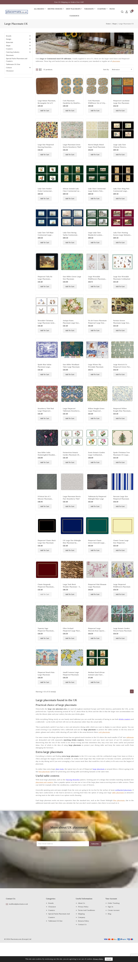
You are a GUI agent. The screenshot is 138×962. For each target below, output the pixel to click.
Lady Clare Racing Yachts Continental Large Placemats (70, 235)
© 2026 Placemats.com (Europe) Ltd (17, 939)
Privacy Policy (83, 907)
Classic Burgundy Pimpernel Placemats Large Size (46, 586)
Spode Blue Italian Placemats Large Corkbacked (44, 367)
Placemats (10, 55)
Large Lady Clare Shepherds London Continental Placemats (96, 235)
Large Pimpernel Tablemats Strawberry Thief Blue (71, 411)
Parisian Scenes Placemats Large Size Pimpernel (121, 323)
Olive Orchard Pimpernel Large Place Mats (71, 630)
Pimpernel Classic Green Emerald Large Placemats (96, 542)
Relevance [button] (122, 69)
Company (81, 917)
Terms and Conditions (86, 910)
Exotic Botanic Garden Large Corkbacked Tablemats (96, 455)
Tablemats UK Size (13, 64)
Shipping (81, 914)
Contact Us (82, 924)
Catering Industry (12, 52)
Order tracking (113, 903)
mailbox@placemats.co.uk (18, 904)
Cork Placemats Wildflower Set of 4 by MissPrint (96, 103)
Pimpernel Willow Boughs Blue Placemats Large (121, 411)
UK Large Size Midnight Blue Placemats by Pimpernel (72, 542)
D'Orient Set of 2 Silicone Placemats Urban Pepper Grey (45, 498)
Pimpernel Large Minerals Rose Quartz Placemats (96, 630)
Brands (8, 36)
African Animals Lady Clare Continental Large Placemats (72, 191)
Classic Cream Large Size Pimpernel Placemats (121, 542)
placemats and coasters (44, 782)
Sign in (110, 907)
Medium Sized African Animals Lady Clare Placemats (96, 674)
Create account (113, 910)
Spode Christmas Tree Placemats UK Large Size (121, 455)
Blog (109, 914)
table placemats (118, 793)
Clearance (10, 71)
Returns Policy (83, 921)
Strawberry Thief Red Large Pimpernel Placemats (46, 411)
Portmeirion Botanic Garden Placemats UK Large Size (71, 455)
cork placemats (104, 732)
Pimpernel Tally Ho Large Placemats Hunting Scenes (45, 279)
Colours (9, 68)
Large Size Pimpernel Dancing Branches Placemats (46, 147)
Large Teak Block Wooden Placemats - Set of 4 (72, 586)
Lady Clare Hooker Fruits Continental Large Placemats (45, 191)
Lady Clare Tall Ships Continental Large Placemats (45, 235)
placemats (116, 61)
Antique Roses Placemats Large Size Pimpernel (71, 323)
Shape (8, 46)
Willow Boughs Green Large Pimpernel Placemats (96, 411)
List (40, 69)
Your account (111, 899)
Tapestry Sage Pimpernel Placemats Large (46, 630)
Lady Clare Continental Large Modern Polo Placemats (97, 191)
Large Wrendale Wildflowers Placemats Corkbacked (96, 279)
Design (8, 39)
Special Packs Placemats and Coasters (16, 60)
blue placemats (119, 800)
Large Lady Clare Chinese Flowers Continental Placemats (121, 147)
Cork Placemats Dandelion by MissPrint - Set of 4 (71, 103)
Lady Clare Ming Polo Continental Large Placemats (121, 191)
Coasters (9, 49)
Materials (9, 42)
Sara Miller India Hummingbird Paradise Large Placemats (46, 455)
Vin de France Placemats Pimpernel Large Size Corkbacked (97, 323)
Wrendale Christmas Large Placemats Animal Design (47, 323)
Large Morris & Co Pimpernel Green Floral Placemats (122, 367)
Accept (108, 959)
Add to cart (44, 111)
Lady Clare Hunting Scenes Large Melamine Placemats (122, 235)
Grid (37, 69)
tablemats (130, 737)
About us (81, 903)
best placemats (44, 772)
